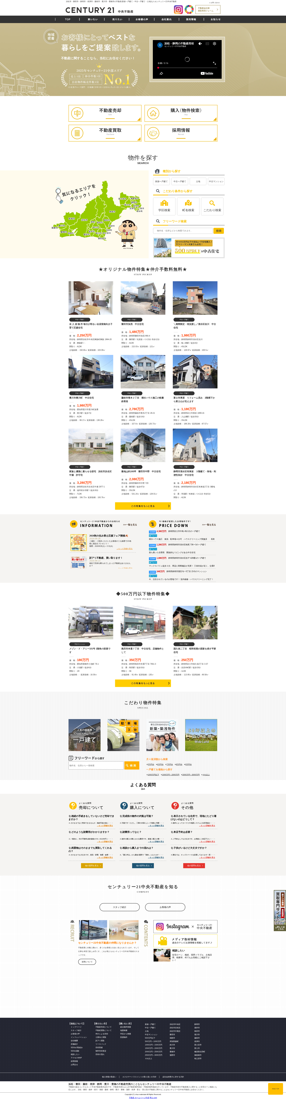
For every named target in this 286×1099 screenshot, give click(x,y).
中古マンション (216, 181)
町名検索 (188, 210)
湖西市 (172, 1038)
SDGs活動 (75, 1051)
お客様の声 (142, 19)
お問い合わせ (215, 2)
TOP (67, 19)
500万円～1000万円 (153, 1041)
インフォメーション (79, 1037)
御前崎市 (198, 1055)
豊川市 (172, 1048)
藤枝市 (197, 1038)
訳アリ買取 (99, 1041)
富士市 (197, 1048)
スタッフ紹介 (119, 907)
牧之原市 (198, 1058)
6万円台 (160, 764)
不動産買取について (103, 1030)
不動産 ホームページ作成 (139, 1098)
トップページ (76, 1027)
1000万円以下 (153, 775)
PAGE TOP (275, 1089)
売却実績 (99, 1047)
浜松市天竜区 (175, 1031)
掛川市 (172, 1045)
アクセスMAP (76, 1058)
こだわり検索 (212, 210)
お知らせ (216, 19)
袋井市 (197, 1028)
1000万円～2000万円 (170, 775)
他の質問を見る (92, 865)
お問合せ (74, 1065)
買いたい (93, 19)
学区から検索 (125, 1034)
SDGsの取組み (77, 1047)
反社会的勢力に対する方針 (173, 1077)
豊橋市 (172, 1052)
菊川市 (197, 1035)
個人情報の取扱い (109, 1077)
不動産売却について (103, 1027)
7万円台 (170, 764)
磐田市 (172, 1035)
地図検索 (123, 1030)
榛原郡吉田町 (199, 1052)
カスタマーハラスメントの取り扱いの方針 (139, 1077)
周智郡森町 (174, 1041)
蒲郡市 (172, 1055)
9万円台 (188, 764)
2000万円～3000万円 (191, 775)
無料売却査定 (100, 1051)
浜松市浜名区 (175, 1028)
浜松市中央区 (175, 1024)
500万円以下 (150, 1038)
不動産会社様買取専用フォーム (205, 9)
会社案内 (166, 19)
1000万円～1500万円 (153, 1045)
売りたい (117, 19)
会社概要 (74, 1041)
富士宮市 (198, 1045)
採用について (87, 962)
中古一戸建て (180, 181)
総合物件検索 (125, 1027)
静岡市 (197, 1024)
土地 (198, 181)
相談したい (75, 1054)
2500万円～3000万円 (153, 1055)
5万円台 (151, 764)
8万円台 (179, 764)
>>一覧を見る (130, 524)
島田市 (197, 1031)
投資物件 (123, 1037)
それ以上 (206, 775)
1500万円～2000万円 (153, 1048)
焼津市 (197, 1041)
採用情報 (191, 19)
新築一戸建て (161, 181)
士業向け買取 (100, 1037)
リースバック (100, 1044)
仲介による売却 (101, 1034)
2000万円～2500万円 (153, 1052)
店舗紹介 (74, 1044)
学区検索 (164, 210)
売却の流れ (99, 1054)
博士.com (153, 1098)
